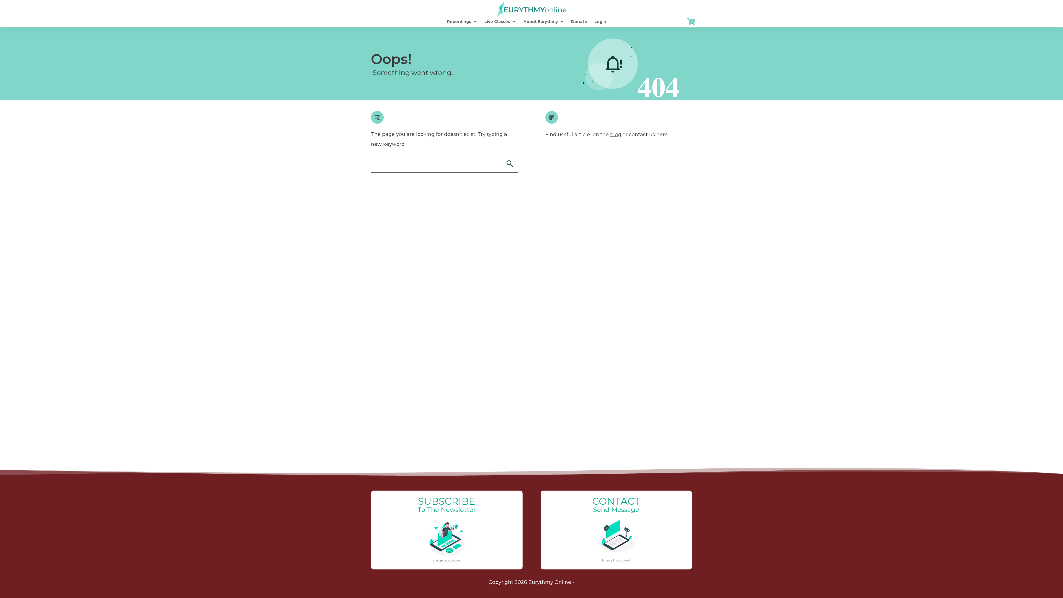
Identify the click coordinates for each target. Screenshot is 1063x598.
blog (615, 135)
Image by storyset (446, 560)
